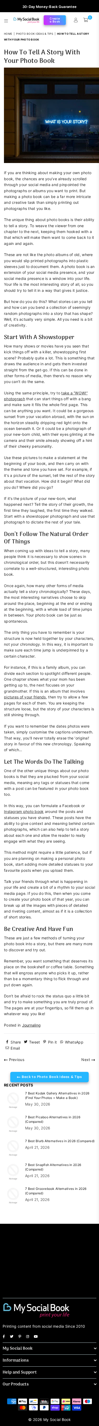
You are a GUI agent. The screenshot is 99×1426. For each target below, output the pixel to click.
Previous (16, 1059)
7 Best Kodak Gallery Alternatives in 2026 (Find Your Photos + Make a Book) (57, 1095)
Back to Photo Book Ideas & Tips (51, 1077)
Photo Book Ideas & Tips (34, 33)
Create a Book (55, 20)
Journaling (31, 1025)
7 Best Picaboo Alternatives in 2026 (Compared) (52, 1119)
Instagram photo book (24, 811)
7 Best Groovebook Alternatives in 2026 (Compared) (56, 1191)
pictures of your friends (25, 697)
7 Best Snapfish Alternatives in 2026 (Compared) (53, 1167)
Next (86, 1059)
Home (8, 33)
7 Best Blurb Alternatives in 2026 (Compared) (60, 1141)
